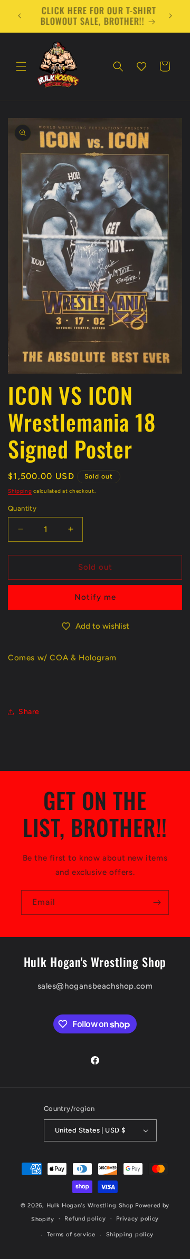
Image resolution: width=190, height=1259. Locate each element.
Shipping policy (130, 1234)
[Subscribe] (156, 902)
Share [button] (29, 711)
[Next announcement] (170, 15)
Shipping (20, 490)
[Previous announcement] (19, 15)
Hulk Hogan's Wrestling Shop (90, 1205)
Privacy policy (137, 1218)
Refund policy (85, 1218)
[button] (21, 66)
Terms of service (71, 1234)
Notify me (95, 597)
